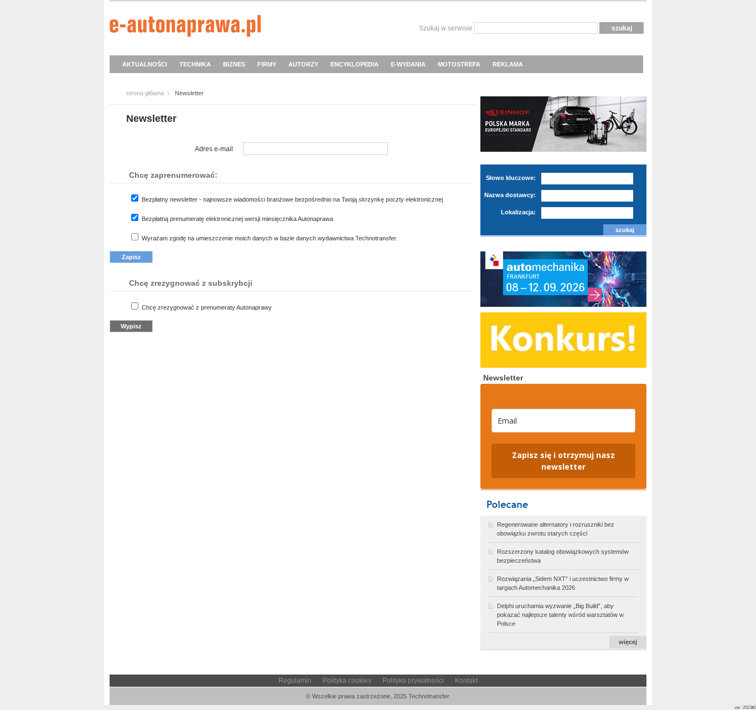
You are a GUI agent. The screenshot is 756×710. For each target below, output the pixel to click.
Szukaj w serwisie (446, 28)
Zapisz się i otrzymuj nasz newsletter (563, 461)
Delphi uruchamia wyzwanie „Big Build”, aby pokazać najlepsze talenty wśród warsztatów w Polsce (560, 615)
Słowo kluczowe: (511, 177)
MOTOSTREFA (459, 64)
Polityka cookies (347, 681)
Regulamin (295, 681)
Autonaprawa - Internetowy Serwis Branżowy (185, 27)
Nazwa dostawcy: (510, 195)
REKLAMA (508, 64)
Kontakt (466, 681)
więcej (628, 642)
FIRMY (266, 64)
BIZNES (234, 64)
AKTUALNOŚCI (144, 64)
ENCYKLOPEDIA (354, 64)
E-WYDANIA (408, 64)
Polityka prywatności (413, 681)
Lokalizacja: (518, 212)
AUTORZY (303, 64)
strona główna (145, 93)
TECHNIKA (195, 64)
